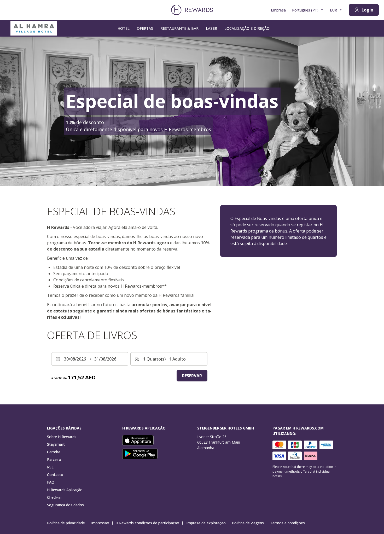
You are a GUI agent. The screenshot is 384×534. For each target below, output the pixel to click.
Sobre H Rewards (61, 436)
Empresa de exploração (205, 522)
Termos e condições (287, 522)
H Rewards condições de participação (147, 522)
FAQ (50, 482)
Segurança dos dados (65, 504)
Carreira (53, 451)
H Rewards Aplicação (65, 489)
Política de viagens (248, 522)
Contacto (55, 474)
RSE (50, 467)
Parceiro (54, 459)
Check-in (54, 497)
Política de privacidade (66, 522)
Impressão (100, 522)
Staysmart (56, 444)
